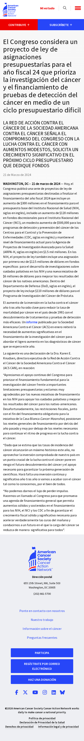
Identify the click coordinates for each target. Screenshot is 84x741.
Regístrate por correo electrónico (42, 666)
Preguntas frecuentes (42, 638)
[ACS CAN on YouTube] (35, 692)
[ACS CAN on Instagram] (45, 692)
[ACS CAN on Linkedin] (54, 692)
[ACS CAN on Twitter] (25, 692)
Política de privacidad (42, 718)
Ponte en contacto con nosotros (42, 611)
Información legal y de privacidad (58, 726)
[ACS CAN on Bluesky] (62, 692)
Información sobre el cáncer (42, 629)
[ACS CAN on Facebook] (16, 692)
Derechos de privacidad (19, 726)
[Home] (10, 9)
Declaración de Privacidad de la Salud (42, 722)
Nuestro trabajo (42, 620)
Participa (42, 653)
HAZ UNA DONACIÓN (42, 679)
